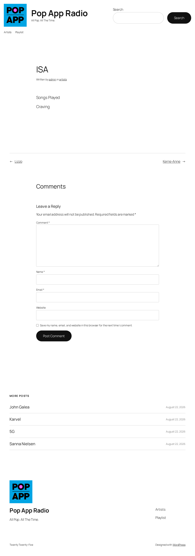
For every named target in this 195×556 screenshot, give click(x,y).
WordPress (179, 544)
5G (12, 431)
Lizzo (18, 161)
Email (40, 289)
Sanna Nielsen (22, 444)
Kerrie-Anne (171, 161)
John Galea (20, 407)
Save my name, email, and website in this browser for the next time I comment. (86, 325)
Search (118, 9)
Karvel (15, 419)
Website (41, 307)
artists (63, 79)
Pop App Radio (59, 13)
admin (52, 79)
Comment (43, 222)
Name (40, 272)
